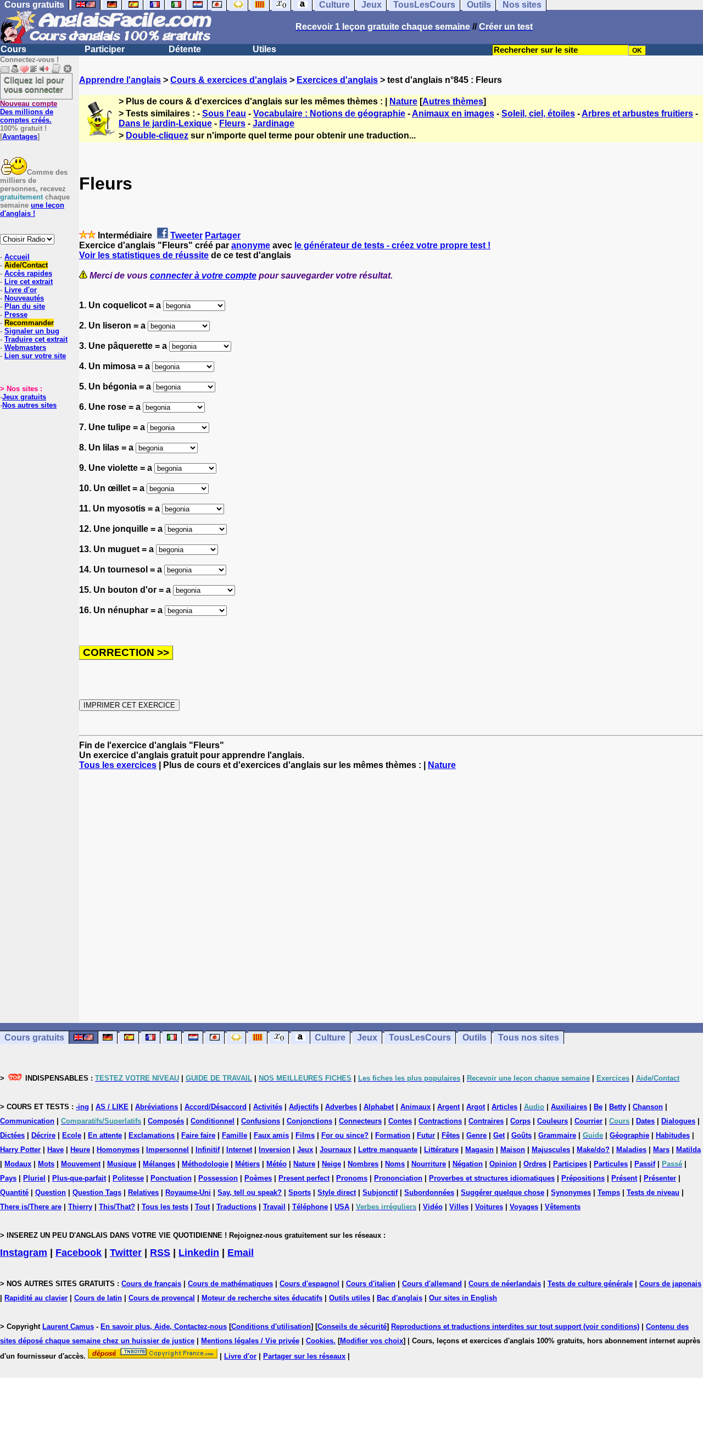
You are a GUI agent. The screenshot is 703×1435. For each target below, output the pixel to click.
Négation (468, 1164)
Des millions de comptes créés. (28, 111)
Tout (202, 1207)
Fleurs (232, 123)
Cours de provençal (162, 1298)
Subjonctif (380, 1192)
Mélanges (159, 1164)
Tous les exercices (118, 765)
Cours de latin (98, 1298)
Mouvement (81, 1164)
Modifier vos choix (371, 1341)
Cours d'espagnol (309, 1284)
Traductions (236, 1207)
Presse (15, 314)
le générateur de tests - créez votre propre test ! (392, 245)
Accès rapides (28, 273)
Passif (644, 1164)
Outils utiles (349, 1298)
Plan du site (24, 306)
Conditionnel (213, 1121)
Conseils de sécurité (352, 1326)
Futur (426, 1135)
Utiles (264, 49)
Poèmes (258, 1178)
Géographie (629, 1135)
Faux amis (271, 1135)
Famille (234, 1135)
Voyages (524, 1207)
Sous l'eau (224, 113)
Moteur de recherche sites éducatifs (262, 1298)
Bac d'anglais (399, 1298)
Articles (504, 1107)
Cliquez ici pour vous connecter (34, 84)
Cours (13, 49)
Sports (299, 1192)
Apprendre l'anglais (120, 80)
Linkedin (198, 1252)
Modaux (17, 1164)
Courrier (588, 1121)
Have (55, 1149)
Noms (395, 1164)
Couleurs (552, 1121)
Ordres (534, 1164)
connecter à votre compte (203, 275)
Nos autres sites (29, 405)
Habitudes (673, 1135)
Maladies (631, 1149)
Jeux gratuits (24, 397)
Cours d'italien (370, 1284)
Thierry (80, 1207)
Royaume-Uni (188, 1192)
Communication (27, 1121)
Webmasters (25, 347)
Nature (403, 101)
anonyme (250, 245)
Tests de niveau (653, 1192)
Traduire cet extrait (36, 339)
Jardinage (273, 123)
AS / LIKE (112, 1107)
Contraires (486, 1121)
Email (240, 1252)
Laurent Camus (68, 1326)
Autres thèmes (452, 101)
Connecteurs (360, 1121)
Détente (185, 49)
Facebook (78, 1252)
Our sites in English (463, 1298)
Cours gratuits (34, 1037)
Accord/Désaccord (216, 1107)
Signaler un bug (31, 331)
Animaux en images (453, 113)
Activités (267, 1107)
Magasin (479, 1149)
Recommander (29, 323)
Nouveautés (24, 298)
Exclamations (152, 1135)
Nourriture (428, 1164)
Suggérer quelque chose (502, 1192)
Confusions (260, 1121)
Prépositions (583, 1178)
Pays (8, 1178)
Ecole (71, 1135)
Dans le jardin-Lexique (165, 123)
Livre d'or (20, 290)
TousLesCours (420, 1037)
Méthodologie (205, 1164)
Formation (392, 1135)
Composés (166, 1121)
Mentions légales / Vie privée (250, 1341)
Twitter (126, 1252)
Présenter (660, 1178)
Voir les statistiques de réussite (144, 255)
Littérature (441, 1149)
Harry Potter (20, 1149)
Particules (611, 1164)
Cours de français (151, 1284)
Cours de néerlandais (504, 1284)
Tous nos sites (528, 1037)
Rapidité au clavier (36, 1298)
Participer (105, 49)
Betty (617, 1107)
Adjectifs (304, 1107)
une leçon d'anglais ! (32, 209)
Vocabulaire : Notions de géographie (329, 113)
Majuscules (551, 1149)
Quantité (14, 1192)
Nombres (363, 1164)
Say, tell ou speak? (249, 1192)
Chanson (648, 1107)
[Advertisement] (391, 897)
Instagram (23, 1252)
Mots (46, 1164)
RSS (160, 1252)
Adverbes (341, 1107)
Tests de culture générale (590, 1284)
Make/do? (593, 1149)
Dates (645, 1121)
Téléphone (310, 1207)
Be (598, 1107)
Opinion (503, 1164)
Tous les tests (165, 1207)
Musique (121, 1164)
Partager (223, 235)
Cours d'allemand (432, 1284)
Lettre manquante (387, 1149)
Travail (274, 1207)
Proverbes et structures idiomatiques (492, 1178)
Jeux (367, 1037)
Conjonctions (309, 1121)
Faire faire (198, 1135)
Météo (276, 1164)
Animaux (415, 1107)
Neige (331, 1164)
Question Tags (96, 1192)
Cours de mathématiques (230, 1284)
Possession (218, 1178)
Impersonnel (167, 1149)
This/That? (117, 1207)
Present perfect (304, 1178)
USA (341, 1207)
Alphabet (379, 1107)
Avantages (19, 136)
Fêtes (451, 1135)
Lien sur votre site (35, 356)
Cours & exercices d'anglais (228, 80)
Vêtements (563, 1207)
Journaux (336, 1149)
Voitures (489, 1207)
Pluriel (34, 1178)
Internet (239, 1149)
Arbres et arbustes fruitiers (637, 113)
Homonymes (118, 1149)
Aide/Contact (26, 265)
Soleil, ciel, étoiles (538, 113)
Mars (661, 1149)
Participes (570, 1164)
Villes (458, 1207)
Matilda (688, 1149)
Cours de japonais (670, 1284)
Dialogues (678, 1121)
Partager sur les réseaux (304, 1356)
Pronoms (351, 1178)
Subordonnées (429, 1192)
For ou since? (345, 1135)
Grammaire (557, 1135)
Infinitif (208, 1149)
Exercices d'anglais (337, 80)
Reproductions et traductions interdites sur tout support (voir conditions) (515, 1326)
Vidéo (433, 1207)
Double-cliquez (157, 135)
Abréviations (156, 1107)
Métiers (247, 1164)
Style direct (336, 1192)
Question (50, 1192)
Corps (520, 1121)
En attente (105, 1135)
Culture (330, 1037)
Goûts (521, 1135)
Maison (512, 1149)
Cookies (319, 1341)
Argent (448, 1107)
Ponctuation (171, 1178)
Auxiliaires (569, 1107)
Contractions (440, 1121)
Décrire (43, 1135)
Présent (624, 1178)
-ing (82, 1107)
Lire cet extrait (28, 281)
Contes (400, 1121)
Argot (475, 1107)
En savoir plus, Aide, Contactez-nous (164, 1326)
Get (499, 1135)
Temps (609, 1192)
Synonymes (571, 1192)
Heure (80, 1149)
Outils (474, 1037)
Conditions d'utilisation (271, 1326)
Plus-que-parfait (79, 1178)
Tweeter (186, 235)
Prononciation (398, 1178)
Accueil (17, 257)
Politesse (128, 1178)
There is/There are (31, 1207)
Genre (476, 1135)
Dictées (12, 1135)
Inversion (275, 1149)
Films (305, 1135)
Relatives (143, 1192)
